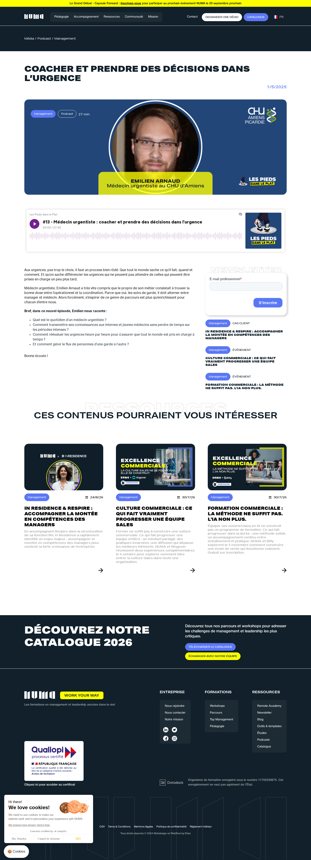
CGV (102, 827)
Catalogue (264, 746)
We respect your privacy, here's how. (29, 825)
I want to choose (49, 838)
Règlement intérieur (201, 827)
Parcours (216, 712)
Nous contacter (175, 712)
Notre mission (174, 719)
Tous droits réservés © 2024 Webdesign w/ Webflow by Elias (155, 833)
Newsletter (264, 712)
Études (262, 733)
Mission (153, 16)
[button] (86, 17)
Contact (192, 16)
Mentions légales (143, 827)
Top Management (221, 719)
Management (65, 38)
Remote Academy (269, 706)
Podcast (44, 38)
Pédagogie (61, 16)
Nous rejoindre (174, 706)
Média (29, 38)
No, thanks (19, 838)
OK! (78, 838)
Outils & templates (269, 726)
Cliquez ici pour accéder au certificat (49, 784)
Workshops (217, 706)
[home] (33, 17)
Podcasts (263, 740)
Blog (260, 719)
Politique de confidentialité (171, 827)
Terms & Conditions (119, 827)
